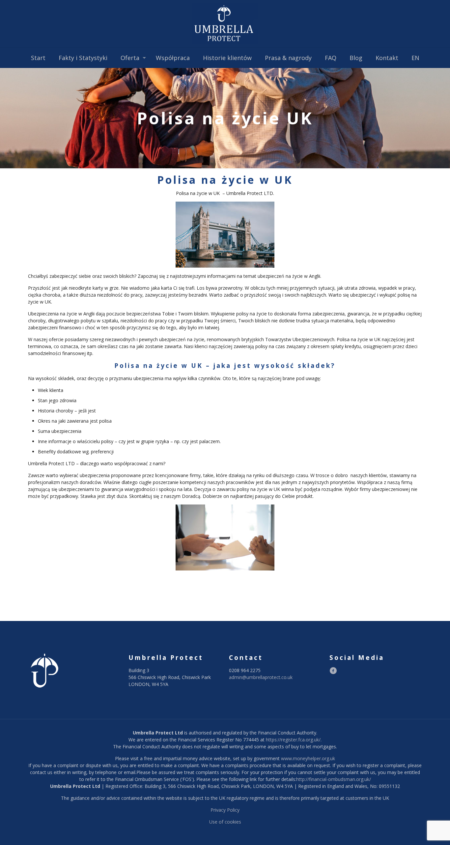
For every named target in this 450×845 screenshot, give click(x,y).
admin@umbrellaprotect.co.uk (261, 677)
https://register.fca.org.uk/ (293, 739)
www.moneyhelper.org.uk (308, 758)
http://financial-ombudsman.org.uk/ (333, 779)
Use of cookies (225, 822)
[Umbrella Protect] (225, 24)
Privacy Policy (225, 810)
